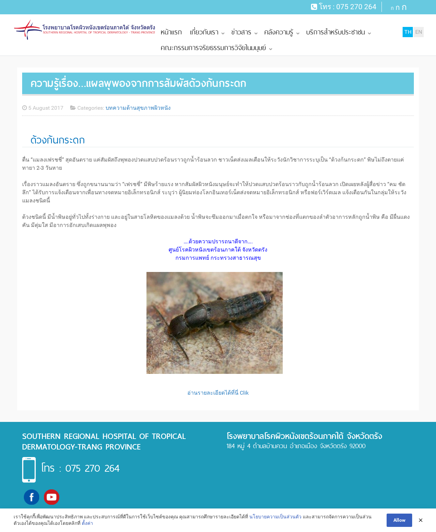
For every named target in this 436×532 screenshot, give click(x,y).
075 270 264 (356, 7)
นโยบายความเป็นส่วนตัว (275, 516)
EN (418, 32)
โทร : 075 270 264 (80, 468)
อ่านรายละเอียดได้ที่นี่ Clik (218, 393)
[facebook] (31, 496)
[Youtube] (51, 496)
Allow (399, 520)
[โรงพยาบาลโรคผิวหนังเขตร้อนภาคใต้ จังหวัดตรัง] (85, 30)
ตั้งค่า (87, 523)
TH (407, 32)
